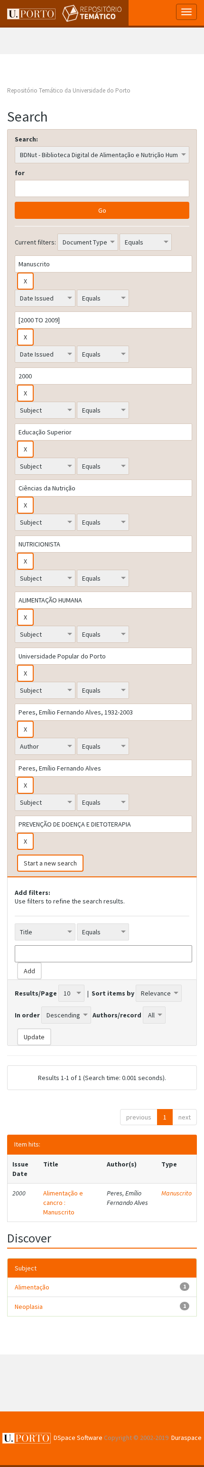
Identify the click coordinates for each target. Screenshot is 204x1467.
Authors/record (117, 1015)
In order (27, 1015)
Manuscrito (176, 1193)
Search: (26, 139)
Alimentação (32, 1287)
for (20, 173)
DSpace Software (78, 1437)
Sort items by (113, 993)
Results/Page (36, 993)
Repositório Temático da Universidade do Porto (68, 90)
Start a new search (50, 863)
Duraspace (186, 1437)
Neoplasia (29, 1306)
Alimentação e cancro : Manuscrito (63, 1202)
